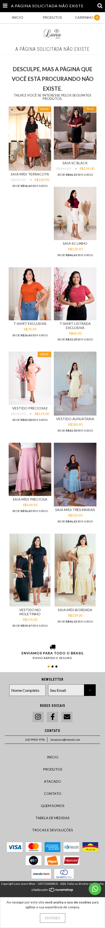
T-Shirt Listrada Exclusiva (75, 325)
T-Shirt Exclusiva (29, 323)
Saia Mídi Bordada (75, 610)
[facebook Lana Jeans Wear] (52, 717)
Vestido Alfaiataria (75, 419)
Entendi (52, 918)
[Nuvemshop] (52, 891)
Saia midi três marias (75, 510)
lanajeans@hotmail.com (65, 739)
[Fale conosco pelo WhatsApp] (95, 889)
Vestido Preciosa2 (30, 408)
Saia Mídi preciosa (30, 499)
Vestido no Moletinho (30, 612)
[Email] (67, 717)
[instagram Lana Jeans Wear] (38, 717)
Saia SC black (75, 163)
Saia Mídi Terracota (30, 174)
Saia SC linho (75, 243)
